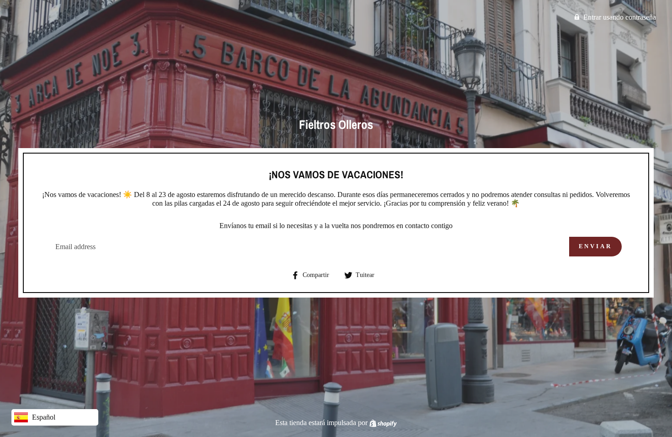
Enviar (595, 246)
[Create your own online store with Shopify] (383, 422)
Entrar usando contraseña (619, 17)
